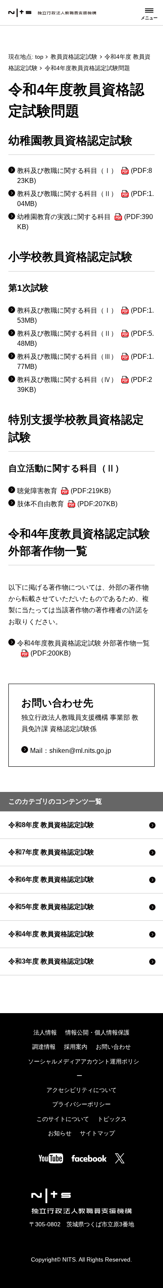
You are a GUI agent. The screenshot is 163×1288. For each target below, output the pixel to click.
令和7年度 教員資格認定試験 (51, 852)
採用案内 (75, 1047)
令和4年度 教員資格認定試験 (51, 934)
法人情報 (45, 1032)
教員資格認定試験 (74, 57)
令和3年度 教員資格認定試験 (51, 961)
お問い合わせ (113, 1047)
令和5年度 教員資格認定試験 (51, 906)
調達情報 (44, 1047)
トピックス (112, 1119)
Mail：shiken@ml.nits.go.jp (70, 750)
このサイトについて (62, 1119)
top (39, 57)
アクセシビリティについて (81, 1090)
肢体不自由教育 (67, 503)
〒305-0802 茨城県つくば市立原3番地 (81, 1224)
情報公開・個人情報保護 (97, 1032)
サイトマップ (97, 1133)
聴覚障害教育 (64, 490)
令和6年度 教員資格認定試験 (51, 879)
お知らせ (59, 1133)
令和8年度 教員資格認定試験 (51, 824)
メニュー (149, 18)
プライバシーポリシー (81, 1104)
